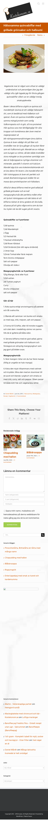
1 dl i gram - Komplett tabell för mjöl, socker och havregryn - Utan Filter (24, 738)
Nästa (39, 35)
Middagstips (36, 394)
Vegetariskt (11, 396)
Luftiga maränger (30, 717)
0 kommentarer (21, 396)
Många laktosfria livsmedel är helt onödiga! (20, 751)
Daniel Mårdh (9, 394)
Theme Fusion (28, 816)
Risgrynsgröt (10, 569)
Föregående (29, 35)
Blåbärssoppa (34, 452)
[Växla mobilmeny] (43, 3)
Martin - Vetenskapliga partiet (18, 704)
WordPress (19, 816)
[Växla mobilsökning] (38, 3)
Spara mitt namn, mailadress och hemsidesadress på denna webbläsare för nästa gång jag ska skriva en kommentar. (21, 514)
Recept (5, 396)
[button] (5, 449)
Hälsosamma (28, 394)
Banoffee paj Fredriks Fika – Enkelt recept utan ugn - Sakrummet (23, 725)
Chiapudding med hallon (10, 455)
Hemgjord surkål (12, 707)
